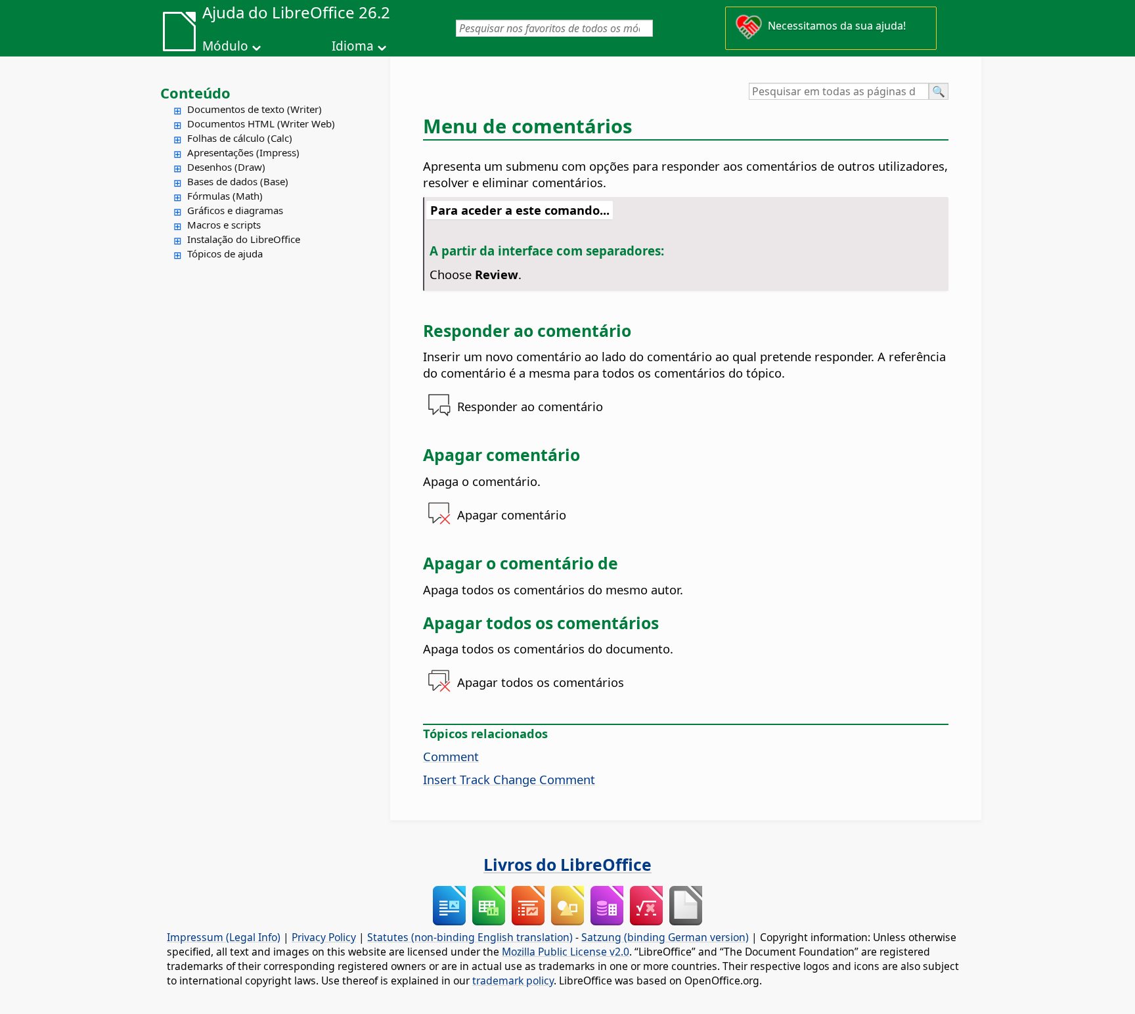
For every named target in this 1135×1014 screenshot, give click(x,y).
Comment (451, 756)
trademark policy (513, 980)
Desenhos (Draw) (226, 166)
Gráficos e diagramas (235, 210)
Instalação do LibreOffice (243, 239)
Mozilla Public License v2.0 (565, 951)
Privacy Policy (324, 937)
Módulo (225, 46)
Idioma (353, 46)
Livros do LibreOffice (567, 864)
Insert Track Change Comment (509, 779)
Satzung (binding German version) (665, 937)
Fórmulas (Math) (225, 195)
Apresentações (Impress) (243, 152)
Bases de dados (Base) (237, 181)
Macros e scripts (224, 224)
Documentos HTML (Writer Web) (261, 123)
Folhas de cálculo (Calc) (239, 137)
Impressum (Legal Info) (223, 937)
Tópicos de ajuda (225, 253)
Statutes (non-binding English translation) (470, 937)
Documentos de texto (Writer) (254, 109)
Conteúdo (195, 92)
